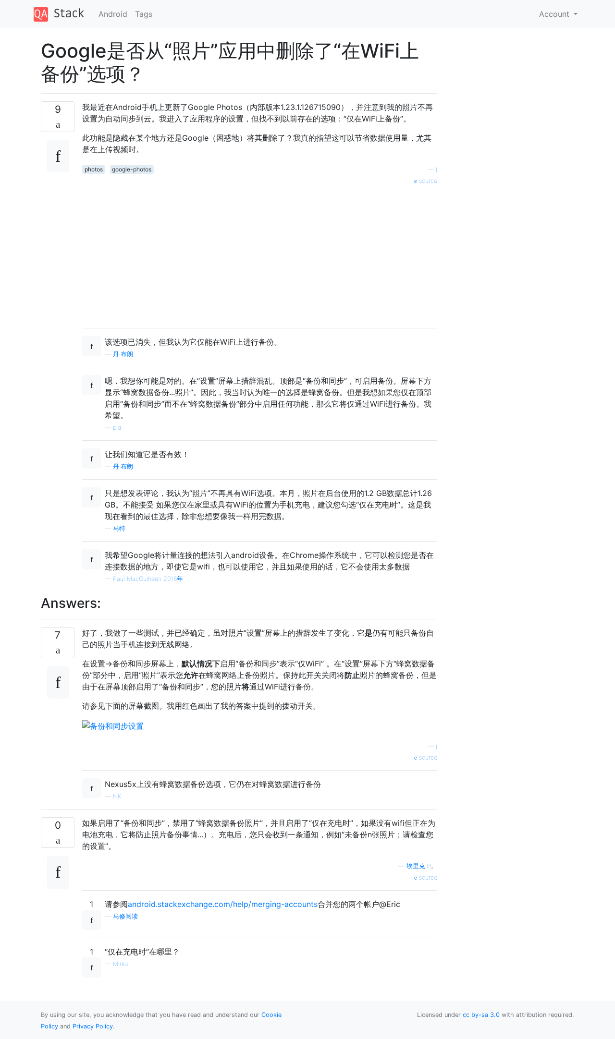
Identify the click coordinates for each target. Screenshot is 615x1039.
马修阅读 (125, 916)
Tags (143, 14)
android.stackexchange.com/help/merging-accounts (223, 904)
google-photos (131, 169)
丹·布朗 (123, 354)
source (427, 180)
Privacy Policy (93, 1026)
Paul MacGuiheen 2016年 (148, 578)
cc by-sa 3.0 (481, 1014)
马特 (119, 528)
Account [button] (555, 14)
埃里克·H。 (421, 866)
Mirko (120, 963)
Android (112, 14)
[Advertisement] (259, 253)
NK (117, 796)
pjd (117, 427)
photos (94, 169)
